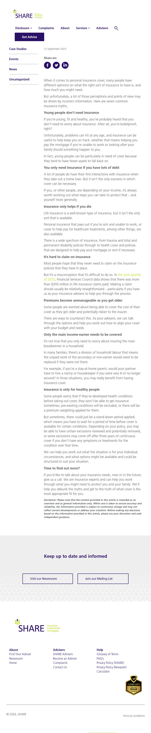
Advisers (102, 28)
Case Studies (18, 49)
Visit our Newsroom (43, 578)
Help (100, 650)
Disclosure (22, 28)
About (65, 28)
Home (13, 663)
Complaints (46, 28)
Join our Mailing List (99, 578)
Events (13, 59)
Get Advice (29, 37)
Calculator (103, 671)
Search (117, 28)
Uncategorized (19, 79)
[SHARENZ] (27, 13)
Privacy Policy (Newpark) (112, 667)
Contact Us (60, 667)
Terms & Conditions (134, 716)
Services (82, 28)
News (13, 69)
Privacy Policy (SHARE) (110, 663)
